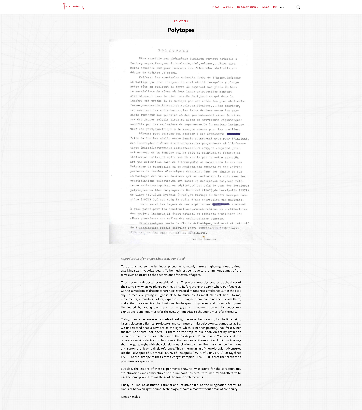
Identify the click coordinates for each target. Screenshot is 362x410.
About (266, 7)
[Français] (281, 7)
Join (275, 7)
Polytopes (181, 21)
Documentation (246, 7)
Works (227, 7)
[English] (284, 7)
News (215, 7)
